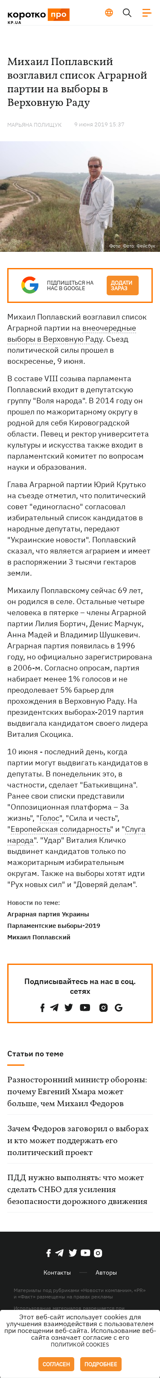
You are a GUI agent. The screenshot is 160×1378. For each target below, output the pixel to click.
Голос (49, 818)
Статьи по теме (35, 1053)
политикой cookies (80, 1344)
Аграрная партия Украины (48, 914)
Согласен (56, 1364)
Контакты (57, 1272)
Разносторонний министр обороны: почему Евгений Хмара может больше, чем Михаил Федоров (77, 1092)
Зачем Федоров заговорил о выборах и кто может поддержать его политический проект (77, 1141)
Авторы (106, 1272)
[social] (43, 1007)
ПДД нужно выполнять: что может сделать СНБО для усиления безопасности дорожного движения (77, 1190)
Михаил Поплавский (38, 937)
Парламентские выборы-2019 (53, 926)
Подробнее (100, 1364)
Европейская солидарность (60, 829)
